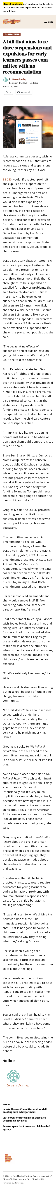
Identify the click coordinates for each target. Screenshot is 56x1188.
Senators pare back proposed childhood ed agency (26, 1128)
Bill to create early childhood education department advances (24, 1119)
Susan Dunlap (19, 79)
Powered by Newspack (13, 1182)
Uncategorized (11, 34)
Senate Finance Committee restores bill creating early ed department (25, 1110)
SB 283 (7, 179)
